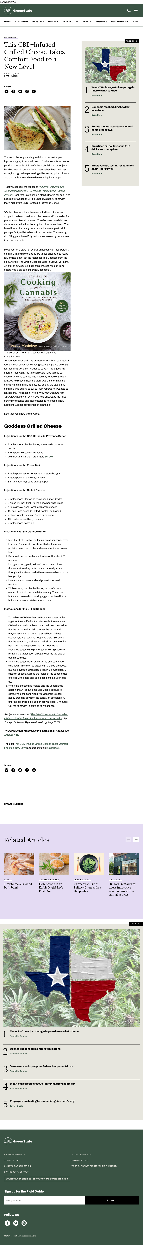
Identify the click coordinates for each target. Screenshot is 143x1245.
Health (87, 22)
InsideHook (52, 747)
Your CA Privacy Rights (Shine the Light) (94, 1166)
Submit (112, 1200)
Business (101, 22)
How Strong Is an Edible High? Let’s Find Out (51, 887)
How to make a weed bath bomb (18, 885)
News (7, 22)
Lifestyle (38, 22)
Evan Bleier (11, 76)
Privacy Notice (80, 1160)
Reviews (53, 22)
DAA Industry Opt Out (16, 1172)
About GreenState (14, 1155)
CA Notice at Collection (17, 1166)
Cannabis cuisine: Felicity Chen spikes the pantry (87, 887)
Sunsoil (49, 456)
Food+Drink (11, 38)
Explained (21, 22)
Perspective (70, 22)
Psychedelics (119, 22)
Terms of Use (11, 1160)
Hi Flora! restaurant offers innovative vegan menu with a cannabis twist (122, 889)
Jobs (136, 22)
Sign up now (11, 735)
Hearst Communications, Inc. (23, 1236)
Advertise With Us (82, 1155)
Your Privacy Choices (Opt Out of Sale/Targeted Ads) (37, 1179)
